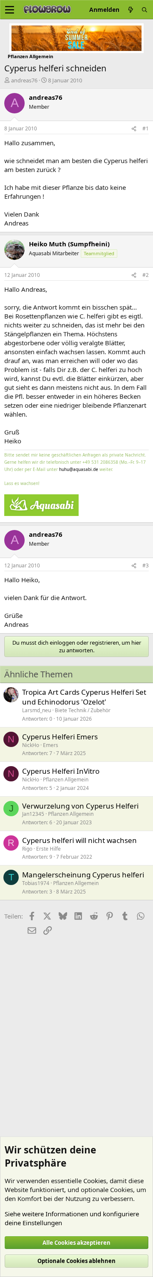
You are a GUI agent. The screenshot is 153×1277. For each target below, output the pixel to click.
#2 (145, 275)
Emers (50, 745)
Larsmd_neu (36, 710)
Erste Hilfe (48, 848)
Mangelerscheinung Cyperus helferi (83, 875)
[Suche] (144, 9)
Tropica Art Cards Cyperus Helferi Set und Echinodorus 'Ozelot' (84, 697)
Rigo (27, 848)
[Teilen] (133, 129)
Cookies (94, 1180)
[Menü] (9, 9)
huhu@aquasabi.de (78, 469)
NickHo (30, 745)
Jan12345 (33, 814)
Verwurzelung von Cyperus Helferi (80, 806)
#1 (145, 128)
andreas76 (24, 80)
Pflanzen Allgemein (65, 779)
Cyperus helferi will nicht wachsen (79, 840)
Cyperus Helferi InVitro (60, 771)
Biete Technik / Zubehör (82, 710)
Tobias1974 (35, 883)
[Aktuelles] (130, 9)
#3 (145, 565)
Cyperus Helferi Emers (60, 736)
